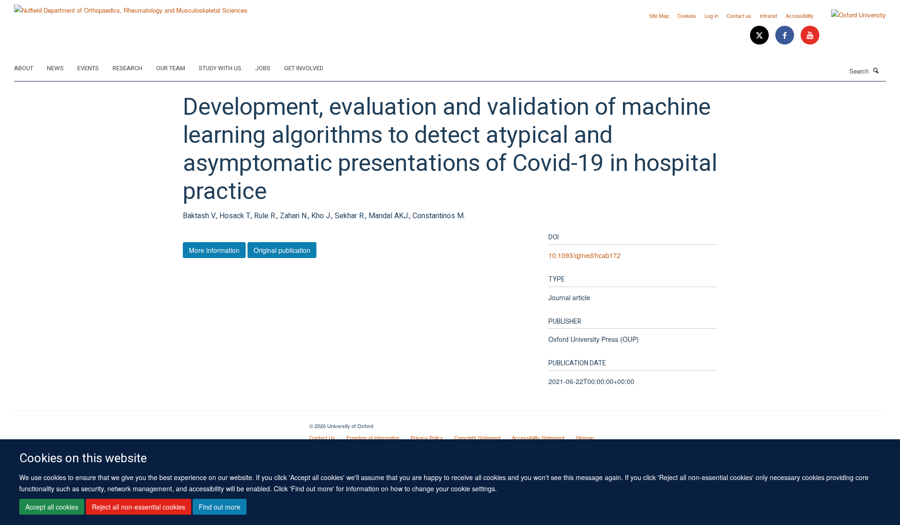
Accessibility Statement (538, 437)
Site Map (659, 15)
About (23, 68)
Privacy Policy (427, 437)
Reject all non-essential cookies (138, 506)
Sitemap (585, 437)
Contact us (739, 15)
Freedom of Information (372, 437)
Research (127, 68)
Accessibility (800, 15)
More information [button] (214, 250)
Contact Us (322, 437)
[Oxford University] (851, 15)
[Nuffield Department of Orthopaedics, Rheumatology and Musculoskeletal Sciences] (131, 6)
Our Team (170, 68)
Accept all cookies (51, 506)
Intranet (768, 15)
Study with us (220, 68)
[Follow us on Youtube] (810, 35)
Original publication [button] (282, 250)
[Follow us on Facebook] (785, 35)
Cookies (686, 15)
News (55, 68)
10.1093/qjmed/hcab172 (584, 255)
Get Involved (303, 68)
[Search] (876, 70)
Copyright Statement (477, 437)
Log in (711, 15)
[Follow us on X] (760, 35)
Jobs (262, 68)
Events (88, 68)
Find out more (219, 506)
